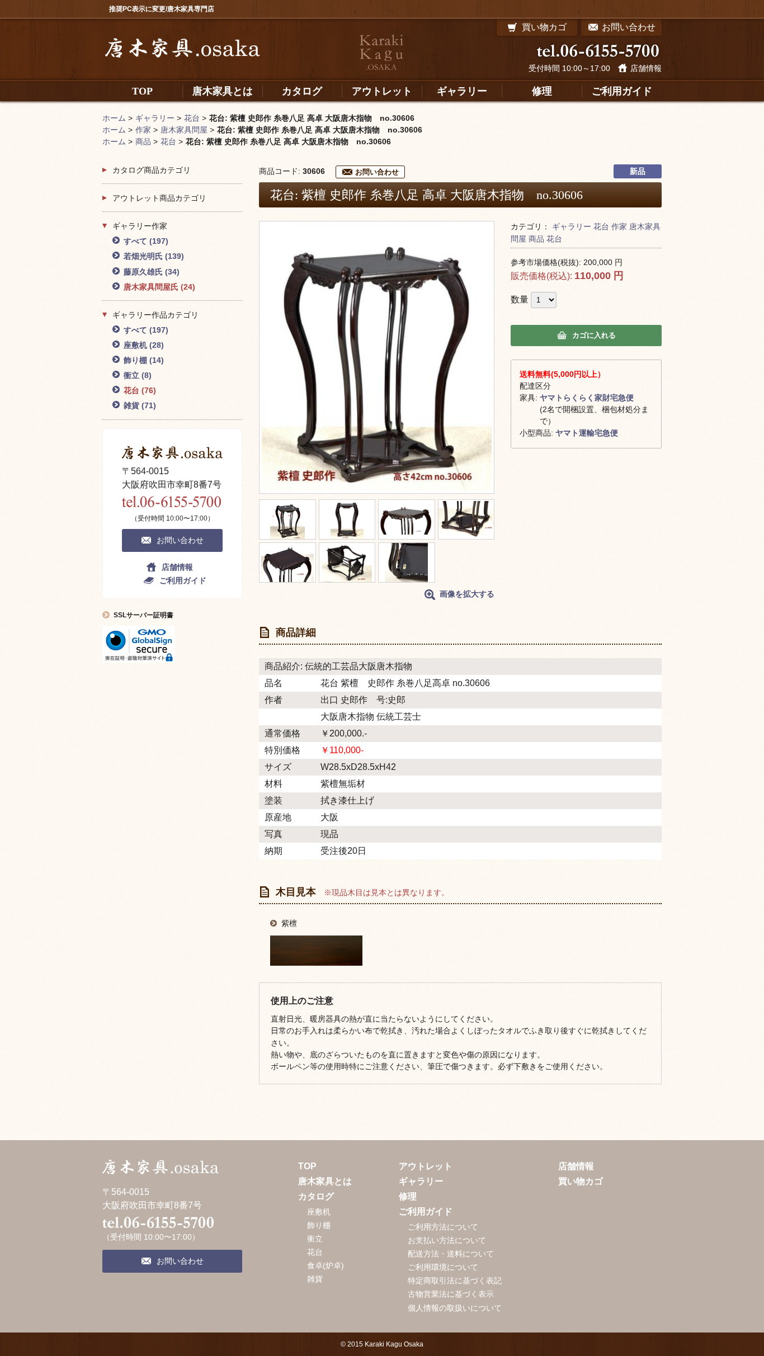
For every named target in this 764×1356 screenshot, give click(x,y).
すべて (146, 241)
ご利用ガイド (182, 580)
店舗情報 (646, 68)
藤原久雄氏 (152, 271)
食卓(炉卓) (325, 1265)
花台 (601, 226)
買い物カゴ (580, 1181)
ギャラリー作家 (139, 225)
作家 (619, 226)
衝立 (138, 375)
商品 (536, 238)
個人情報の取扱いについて (455, 1307)
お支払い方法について (447, 1240)
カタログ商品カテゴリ (151, 170)
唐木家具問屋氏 (159, 286)
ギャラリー (571, 226)
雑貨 (140, 405)
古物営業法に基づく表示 (451, 1293)
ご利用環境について (443, 1267)
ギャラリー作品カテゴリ (155, 314)
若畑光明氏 (154, 256)
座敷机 (144, 345)
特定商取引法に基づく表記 (455, 1280)
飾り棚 (144, 360)
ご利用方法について (443, 1226)
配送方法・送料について (451, 1253)
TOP (307, 1166)
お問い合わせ (377, 172)
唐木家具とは (325, 1181)
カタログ (316, 1196)
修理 (408, 1196)
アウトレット (425, 1166)
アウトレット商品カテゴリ (159, 197)
